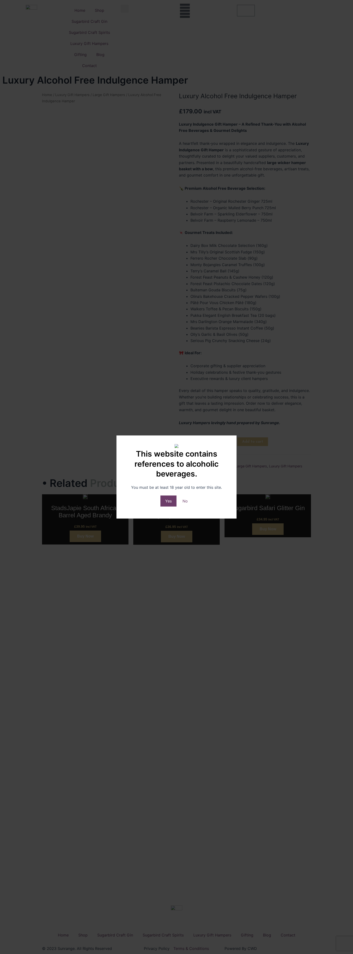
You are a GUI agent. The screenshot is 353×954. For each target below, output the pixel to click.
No (185, 501)
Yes (168, 501)
